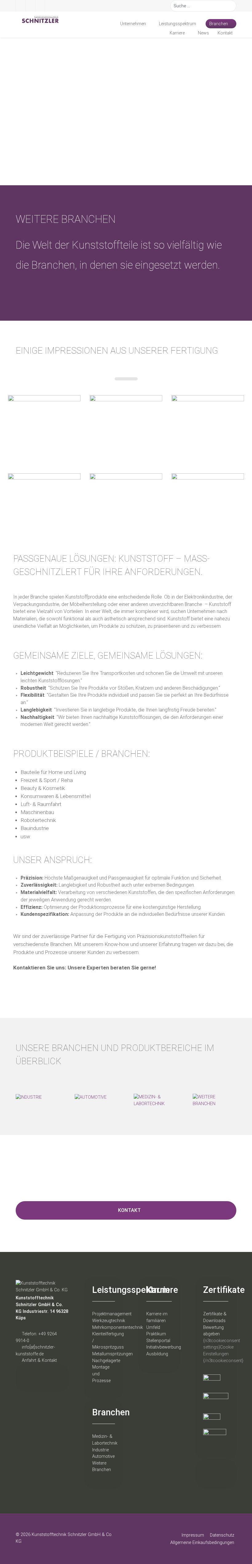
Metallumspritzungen (112, 1354)
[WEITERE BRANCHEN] (214, 1100)
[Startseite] (108, 23)
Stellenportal (158, 1340)
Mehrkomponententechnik (117, 1327)
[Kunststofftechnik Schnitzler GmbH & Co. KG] (37, 19)
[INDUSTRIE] (29, 1097)
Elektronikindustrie (203, 597)
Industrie (100, 1450)
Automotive (103, 1456)
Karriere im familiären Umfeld (156, 1320)
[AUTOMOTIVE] (91, 1097)
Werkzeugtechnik (108, 1320)
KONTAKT (129, 1210)
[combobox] (203, 6)
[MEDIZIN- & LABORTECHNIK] (155, 1100)
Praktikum (156, 1334)
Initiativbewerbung (163, 1347)
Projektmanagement (112, 1314)
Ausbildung (157, 1354)
